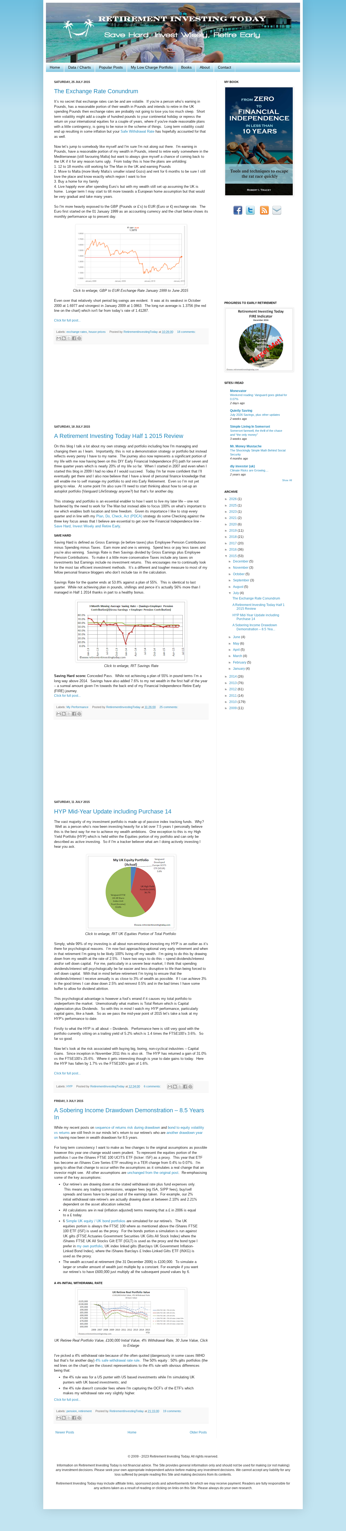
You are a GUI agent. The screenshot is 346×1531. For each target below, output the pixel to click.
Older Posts (198, 1432)
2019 (233, 530)
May (236, 643)
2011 (233, 696)
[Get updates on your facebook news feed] (237, 214)
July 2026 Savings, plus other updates (255, 414)
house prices (97, 331)
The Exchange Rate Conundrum (96, 91)
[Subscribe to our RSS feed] (264, 214)
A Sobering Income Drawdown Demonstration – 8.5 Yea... (254, 627)
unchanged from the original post (152, 1173)
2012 (233, 689)
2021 (233, 518)
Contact (224, 67)
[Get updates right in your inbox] (276, 214)
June (237, 637)
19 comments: (172, 1411)
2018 (233, 537)
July (236, 593)
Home (55, 67)
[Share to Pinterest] (79, 338)
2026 (233, 499)
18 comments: (186, 331)
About (205, 67)
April (237, 650)
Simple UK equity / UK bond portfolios (95, 1221)
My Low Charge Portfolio (152, 67)
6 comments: (153, 1086)
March (238, 656)
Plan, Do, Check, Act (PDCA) (119, 516)
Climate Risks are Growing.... (249, 470)
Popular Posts (111, 67)
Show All (287, 480)
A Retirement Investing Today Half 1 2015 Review (118, 436)
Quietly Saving (241, 411)
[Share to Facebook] (74, 338)
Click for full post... (67, 320)
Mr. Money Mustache (246, 446)
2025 (233, 505)
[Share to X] (69, 338)
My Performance (77, 707)
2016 (233, 549)
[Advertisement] (131, 384)
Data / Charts (79, 67)
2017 (233, 543)
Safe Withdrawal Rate (137, 131)
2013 (233, 683)
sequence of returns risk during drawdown (127, 1127)
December (241, 561)
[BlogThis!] (63, 338)
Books (186, 67)
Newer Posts (64, 1432)
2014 (233, 676)
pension (71, 1411)
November (241, 567)
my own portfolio (89, 1246)
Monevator (238, 391)
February (240, 662)
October (239, 574)
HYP (69, 1086)
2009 (233, 708)
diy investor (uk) (242, 466)
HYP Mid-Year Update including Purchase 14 (112, 811)
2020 (233, 524)
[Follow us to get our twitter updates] (250, 214)
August (238, 587)
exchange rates (76, 331)
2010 (233, 702)
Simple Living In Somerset (250, 426)
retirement (85, 1411)
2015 (233, 556)
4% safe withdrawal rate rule (117, 1360)
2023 (233, 512)
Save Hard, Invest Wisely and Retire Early (87, 526)
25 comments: (168, 707)
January (239, 669)
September (241, 580)
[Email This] (58, 338)
